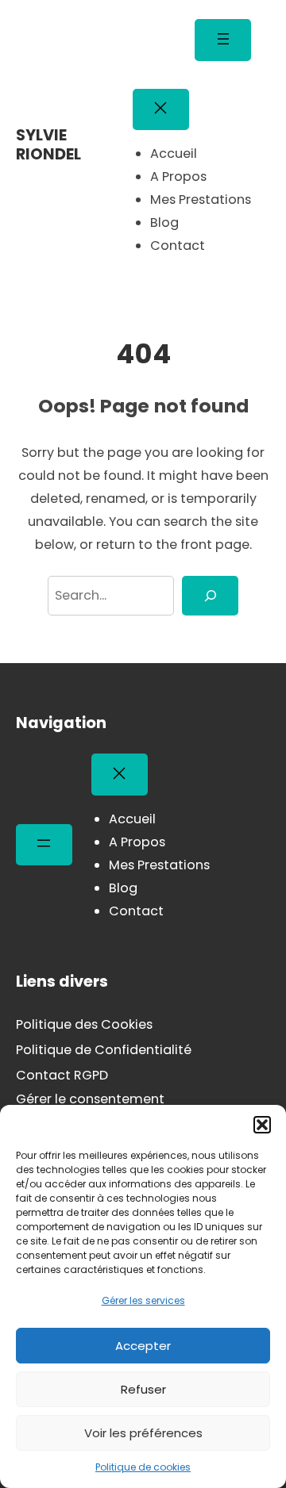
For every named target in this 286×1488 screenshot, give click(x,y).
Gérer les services (143, 1300)
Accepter (143, 1345)
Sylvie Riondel (48, 144)
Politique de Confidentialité (103, 1050)
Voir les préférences (143, 1433)
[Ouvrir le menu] (223, 40)
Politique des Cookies (84, 1024)
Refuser (143, 1389)
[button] (262, 1125)
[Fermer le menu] (161, 110)
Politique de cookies (143, 1467)
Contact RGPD (62, 1075)
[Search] (210, 595)
